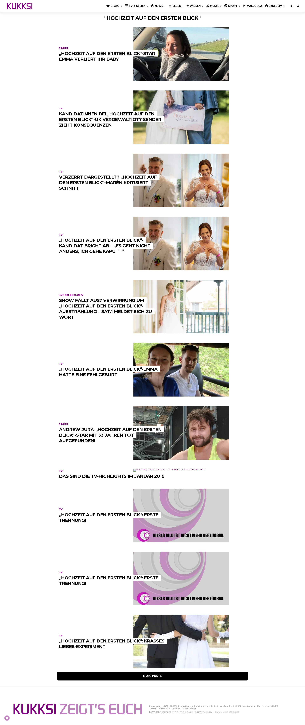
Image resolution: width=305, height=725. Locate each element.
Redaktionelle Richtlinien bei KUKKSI (198, 706)
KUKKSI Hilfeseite (160, 709)
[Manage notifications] (7, 718)
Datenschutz (189, 709)
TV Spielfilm (208, 712)
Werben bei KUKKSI (230, 706)
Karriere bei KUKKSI (267, 706)
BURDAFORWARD (169, 712)
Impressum (155, 706)
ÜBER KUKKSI (170, 706)
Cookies (175, 709)
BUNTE (197, 712)
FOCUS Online (186, 712)
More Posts (152, 675)
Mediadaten (249, 706)
